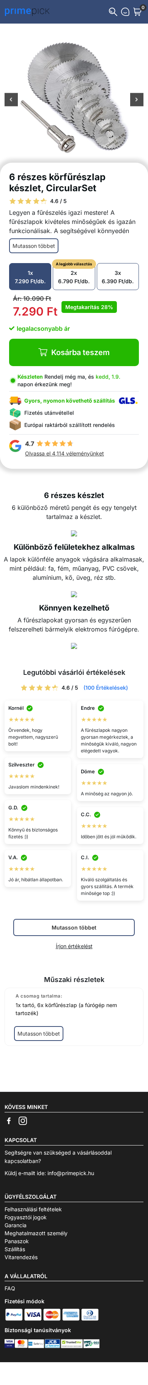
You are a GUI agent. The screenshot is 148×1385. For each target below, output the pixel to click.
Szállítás (15, 1249)
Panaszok (17, 1241)
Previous (11, 100)
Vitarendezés (21, 1257)
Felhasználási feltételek (33, 1209)
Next (136, 100)
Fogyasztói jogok (26, 1217)
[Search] (113, 11)
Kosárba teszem (80, 352)
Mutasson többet (34, 246)
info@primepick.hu (70, 1173)
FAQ (10, 1288)
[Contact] (125, 11)
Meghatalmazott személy (36, 1233)
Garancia (16, 1225)
